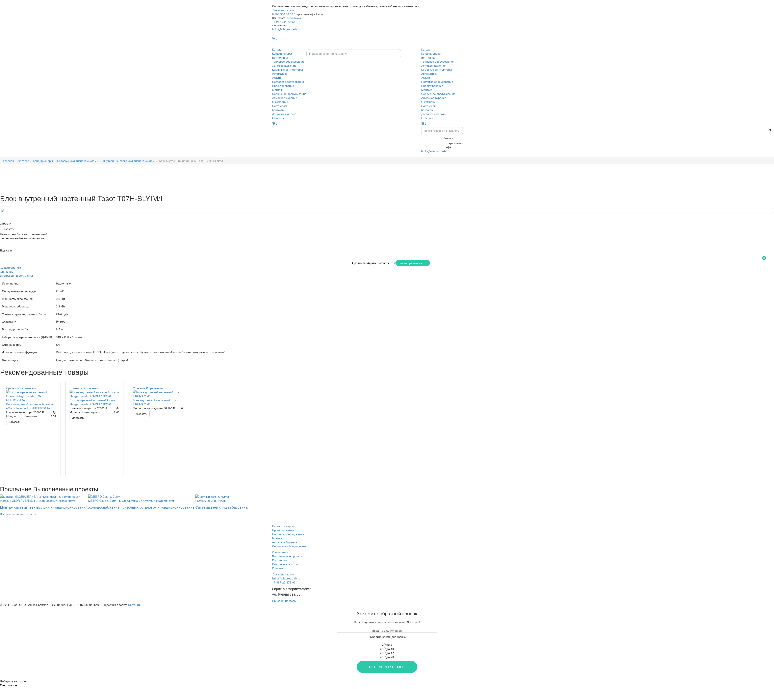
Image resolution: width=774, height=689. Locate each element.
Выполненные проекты (287, 556)
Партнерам (279, 106)
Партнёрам (279, 560)
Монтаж (277, 90)
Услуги (276, 78)
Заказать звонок (283, 10)
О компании (280, 102)
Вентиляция (280, 57)
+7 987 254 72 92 (283, 22)
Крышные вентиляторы (287, 69)
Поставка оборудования (288, 82)
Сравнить (358, 263)
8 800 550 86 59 (282, 14)
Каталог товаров (283, 526)
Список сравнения (409, 263)
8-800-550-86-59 (432, 138)
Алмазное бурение (284, 98)
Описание (6, 271)
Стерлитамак (293, 18)
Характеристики (10, 267)
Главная (8, 161)
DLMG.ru (134, 605)
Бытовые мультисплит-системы (78, 161)
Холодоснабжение (284, 65)
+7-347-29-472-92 (433, 147)
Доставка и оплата (284, 114)
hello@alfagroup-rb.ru (286, 29)
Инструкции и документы (16, 275)
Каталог (277, 49)
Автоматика (279, 73)
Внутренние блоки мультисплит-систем (129, 161)
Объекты (278, 118)
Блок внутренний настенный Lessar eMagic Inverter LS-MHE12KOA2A (29, 406)
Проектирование (283, 86)
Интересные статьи (285, 564)
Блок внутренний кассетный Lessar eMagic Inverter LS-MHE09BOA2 (93, 402)
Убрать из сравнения (380, 263)
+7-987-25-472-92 (433, 143)
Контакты (278, 110)
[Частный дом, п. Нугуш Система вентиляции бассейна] (221, 496)
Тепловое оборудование (288, 61)
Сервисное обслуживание (289, 94)
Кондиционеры (282, 53)
